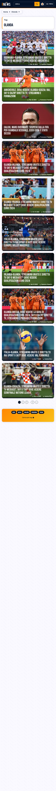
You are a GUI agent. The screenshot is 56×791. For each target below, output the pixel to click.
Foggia (41, 412)
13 (32, 402)
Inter (14, 412)
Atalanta (26, 412)
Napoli (19, 412)
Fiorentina (34, 412)
